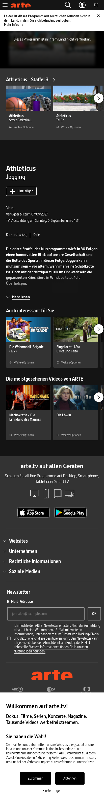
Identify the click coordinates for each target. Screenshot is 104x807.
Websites (18, 541)
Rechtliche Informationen (35, 561)
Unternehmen (23, 551)
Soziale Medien (24, 571)
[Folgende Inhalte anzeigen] (99, 98)
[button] (68, 5)
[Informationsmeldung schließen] (98, 15)
